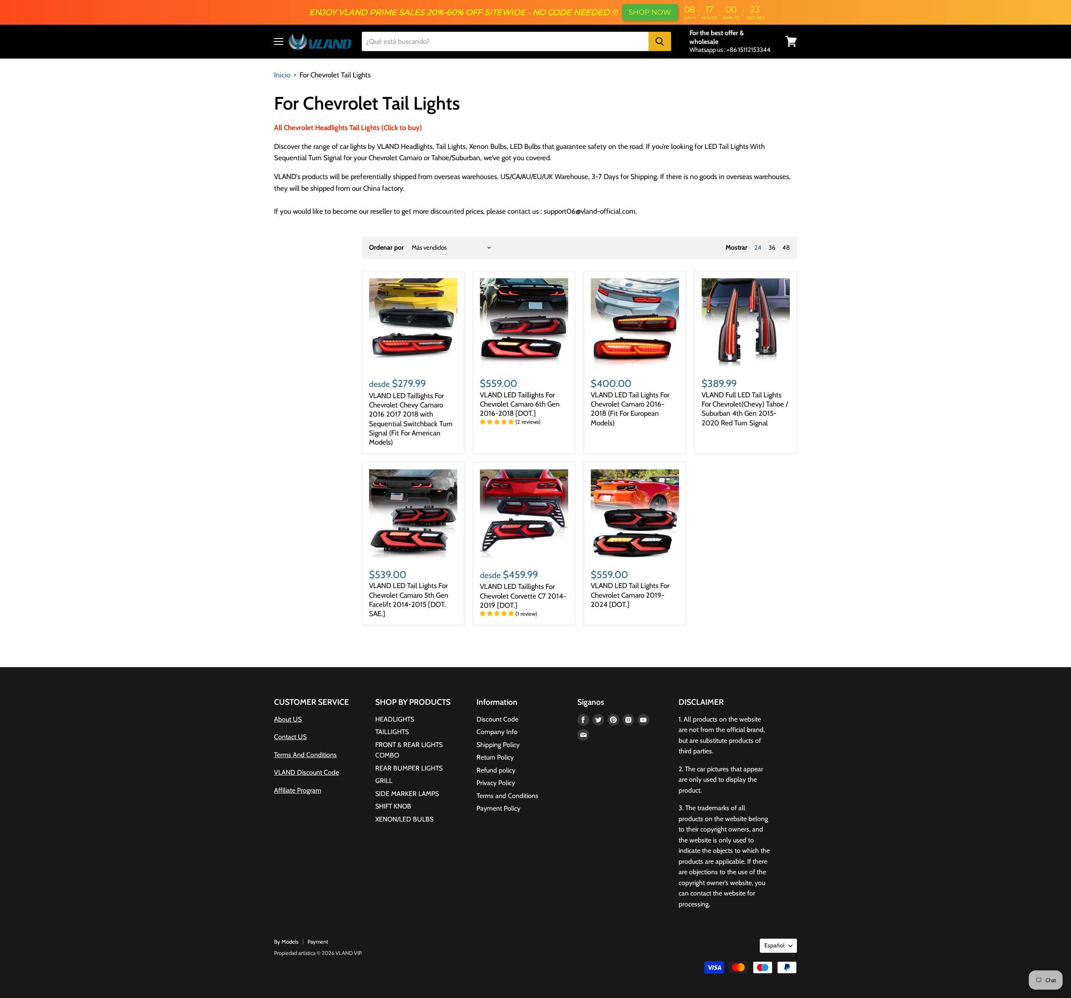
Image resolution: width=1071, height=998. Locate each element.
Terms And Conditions (305, 755)
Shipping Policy (498, 745)
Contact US (290, 737)
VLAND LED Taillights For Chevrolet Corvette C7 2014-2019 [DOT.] (523, 595)
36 (772, 247)
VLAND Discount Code (306, 772)
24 (757, 247)
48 (786, 247)
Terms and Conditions (507, 796)
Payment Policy (498, 808)
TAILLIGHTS (392, 732)
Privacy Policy (496, 783)
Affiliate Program (297, 790)
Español (774, 945)
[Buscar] (659, 41)
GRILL (383, 781)
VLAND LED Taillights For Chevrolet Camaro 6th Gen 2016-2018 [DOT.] (520, 404)
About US (288, 719)
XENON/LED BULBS (404, 819)
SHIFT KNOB (393, 806)
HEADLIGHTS (394, 719)
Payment (317, 941)
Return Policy (495, 757)
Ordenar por (386, 247)
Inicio (282, 75)
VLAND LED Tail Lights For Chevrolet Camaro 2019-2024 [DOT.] (630, 595)
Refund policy (496, 770)
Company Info (497, 732)
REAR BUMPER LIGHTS (409, 768)
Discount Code (497, 719)
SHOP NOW (650, 12)
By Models (286, 941)
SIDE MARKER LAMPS (407, 794)
